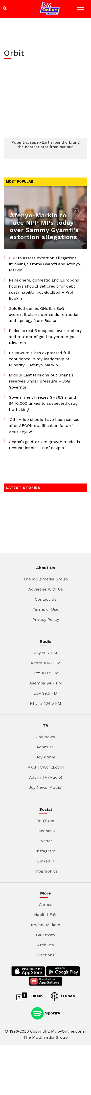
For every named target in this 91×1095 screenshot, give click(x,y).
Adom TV (45, 747)
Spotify (52, 1012)
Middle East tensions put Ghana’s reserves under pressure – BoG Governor (41, 381)
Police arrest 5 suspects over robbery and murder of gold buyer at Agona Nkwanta (45, 336)
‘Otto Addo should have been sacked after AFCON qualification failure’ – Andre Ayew (44, 425)
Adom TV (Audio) (45, 777)
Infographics (45, 871)
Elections (45, 955)
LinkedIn (45, 861)
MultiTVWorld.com (45, 767)
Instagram (46, 851)
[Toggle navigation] (81, 10)
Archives (45, 945)
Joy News (45, 736)
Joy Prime (45, 757)
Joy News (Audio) (45, 787)
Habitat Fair (45, 914)
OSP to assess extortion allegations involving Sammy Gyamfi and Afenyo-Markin (45, 264)
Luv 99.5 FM (45, 693)
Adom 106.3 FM (46, 662)
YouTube (45, 820)
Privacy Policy (45, 619)
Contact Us (45, 599)
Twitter (45, 840)
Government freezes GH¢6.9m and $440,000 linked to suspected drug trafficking (43, 403)
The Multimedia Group (45, 579)
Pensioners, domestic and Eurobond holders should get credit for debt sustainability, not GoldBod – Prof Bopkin (44, 289)
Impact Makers (45, 924)
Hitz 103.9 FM (45, 673)
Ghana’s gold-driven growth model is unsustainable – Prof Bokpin (44, 444)
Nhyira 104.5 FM (45, 703)
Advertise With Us (45, 589)
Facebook (45, 830)
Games (45, 904)
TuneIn (35, 996)
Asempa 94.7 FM (45, 683)
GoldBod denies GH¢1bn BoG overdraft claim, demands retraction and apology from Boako (44, 314)
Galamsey (45, 934)
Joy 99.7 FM (45, 652)
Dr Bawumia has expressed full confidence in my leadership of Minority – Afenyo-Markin (39, 358)
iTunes (67, 996)
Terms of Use (45, 609)
